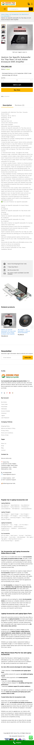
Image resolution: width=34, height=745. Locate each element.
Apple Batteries (15, 505)
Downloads (4, 406)
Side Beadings (21, 537)
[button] (7, 327)
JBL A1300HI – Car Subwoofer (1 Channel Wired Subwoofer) (24, 331)
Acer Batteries (5, 505)
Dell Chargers (4, 515)
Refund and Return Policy (8, 428)
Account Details (5, 411)
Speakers (13, 528)
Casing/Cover (4, 524)
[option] (8, 326)
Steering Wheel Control (15, 538)
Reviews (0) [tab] (19, 105)
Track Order (4, 404)
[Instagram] (12, 393)
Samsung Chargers (15, 517)
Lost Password (5, 417)
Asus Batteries (25, 505)
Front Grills (12, 537)
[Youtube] (9, 393)
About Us (3, 443)
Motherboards (22, 528)
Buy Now (17, 90)
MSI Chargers (4, 517)
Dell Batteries (4, 506)
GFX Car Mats (5, 535)
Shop (2, 445)
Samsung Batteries (26, 508)
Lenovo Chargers (23, 515)
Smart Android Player (7, 540)
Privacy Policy (5, 430)
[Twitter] (4, 393)
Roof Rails (28, 535)
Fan (11, 524)
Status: (3, 69)
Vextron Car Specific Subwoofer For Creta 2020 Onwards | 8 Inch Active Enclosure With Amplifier (8, 332)
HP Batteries (24, 506)
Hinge (15, 524)
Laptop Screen (5, 530)
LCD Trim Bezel (23, 524)
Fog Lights (4, 538)
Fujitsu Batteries (14, 506)
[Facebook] (1, 393)
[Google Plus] (7, 393)
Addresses (4, 408)
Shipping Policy (5, 426)
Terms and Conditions (7, 432)
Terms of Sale (4, 435)
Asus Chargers (24, 514)
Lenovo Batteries (5, 508)
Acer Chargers (5, 514)
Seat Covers (14, 535)
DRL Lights (30, 537)
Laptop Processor (18, 526)
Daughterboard (5, 528)
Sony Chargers (26, 517)
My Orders (4, 402)
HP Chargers (13, 515)
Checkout (3, 413)
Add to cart (17, 85)
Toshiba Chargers (5, 519)
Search (31, 9)
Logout (3, 415)
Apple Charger (15, 514)
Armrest (21, 535)
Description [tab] (7, 105)
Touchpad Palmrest (6, 526)
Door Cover (4, 537)
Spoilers (17, 540)
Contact (3, 450)
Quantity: (3, 77)
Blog (2, 447)
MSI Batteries (15, 508)
